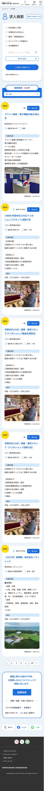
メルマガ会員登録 (12, 707)
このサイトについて (9, 751)
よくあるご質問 (26, 712)
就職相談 (22, 692)
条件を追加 (22, 58)
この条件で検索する (22, 67)
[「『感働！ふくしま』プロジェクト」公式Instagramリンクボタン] (16, 742)
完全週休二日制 (14, 27)
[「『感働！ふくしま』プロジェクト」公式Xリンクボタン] (22, 742)
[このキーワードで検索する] (36, 52)
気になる (34, 108)
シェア (24, 727)
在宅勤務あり (13, 45)
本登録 (26, 707)
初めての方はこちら (34, 16)
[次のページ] (37, 663)
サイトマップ (7, 761)
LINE (38, 727)
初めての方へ (10, 712)
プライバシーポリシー (10, 754)
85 (32, 663)
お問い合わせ (7, 758)
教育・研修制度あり (16, 36)
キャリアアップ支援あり (18, 41)
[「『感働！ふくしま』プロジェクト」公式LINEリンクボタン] (27, 742)
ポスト (10, 727)
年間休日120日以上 (16, 32)
